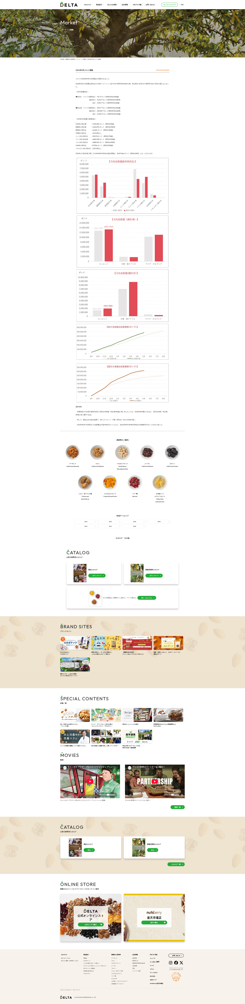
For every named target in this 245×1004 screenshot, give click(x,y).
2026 (85, 521)
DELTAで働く (138, 5)
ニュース (152, 958)
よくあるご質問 (154, 962)
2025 (110, 521)
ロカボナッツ (86, 960)
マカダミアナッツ (116, 963)
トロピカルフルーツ (116, 973)
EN (182, 5)
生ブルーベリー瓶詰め (89, 968)
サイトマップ (76, 990)
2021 (110, 526)
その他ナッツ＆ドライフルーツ (119, 981)
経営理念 (134, 958)
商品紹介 (99, 5)
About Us (87, 5)
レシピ (152, 965)
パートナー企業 (136, 971)
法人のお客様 (112, 5)
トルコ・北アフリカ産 (117, 971)
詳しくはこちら (146, 598)
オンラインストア (169, 5)
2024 (134, 521)
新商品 (85, 958)
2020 (134, 526)
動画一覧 (178, 807)
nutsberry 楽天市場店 (156, 983)
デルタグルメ (86, 973)
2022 (85, 526)
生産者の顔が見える (88, 971)
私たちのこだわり (65, 958)
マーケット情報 (81, 59)
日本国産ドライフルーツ (117, 983)
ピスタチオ (114, 978)
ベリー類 (113, 976)
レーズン (113, 965)
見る (89, 850)
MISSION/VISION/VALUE (138, 963)
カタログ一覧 (176, 864)
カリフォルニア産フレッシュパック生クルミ (94, 965)
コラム (152, 969)
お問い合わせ (150, 5)
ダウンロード (97, 576)
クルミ (113, 960)
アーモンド (114, 958)
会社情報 (125, 5)
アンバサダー (154, 972)
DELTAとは (135, 960)
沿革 (133, 968)
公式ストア (153, 980)
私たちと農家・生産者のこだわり (69, 960)
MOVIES (152, 976)
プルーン (113, 968)
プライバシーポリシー (66, 990)
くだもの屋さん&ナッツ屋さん (91, 963)
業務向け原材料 (70, 59)
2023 (159, 521)
